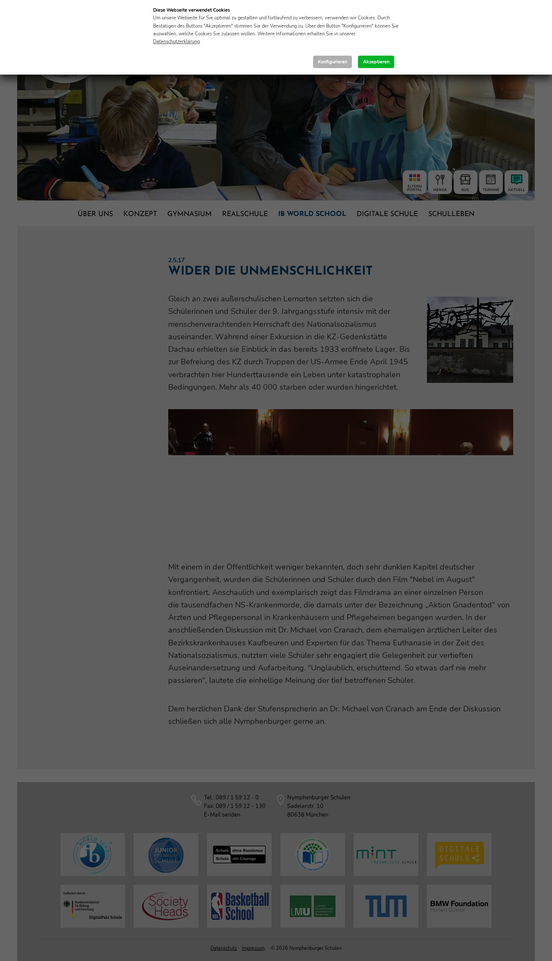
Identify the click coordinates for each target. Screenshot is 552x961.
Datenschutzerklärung (176, 41)
